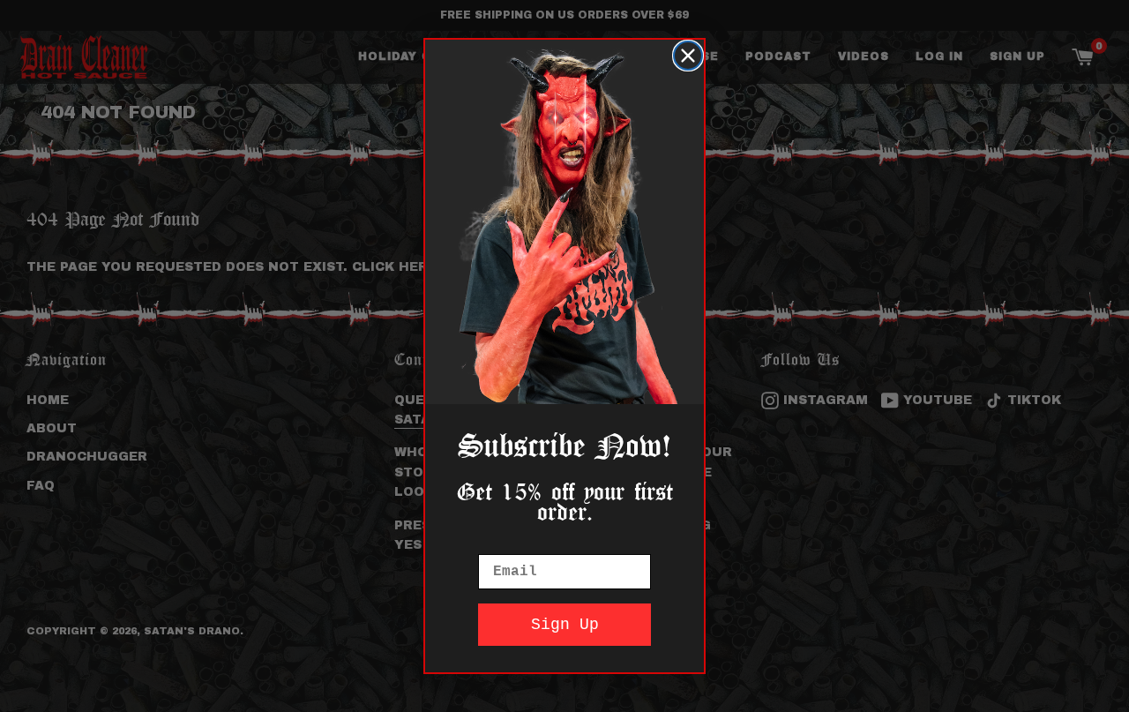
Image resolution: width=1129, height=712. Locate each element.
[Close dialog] (688, 55)
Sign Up (565, 624)
